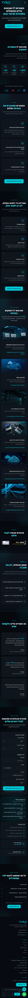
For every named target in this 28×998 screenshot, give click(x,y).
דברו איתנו (20, 984)
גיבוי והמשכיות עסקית (22, 965)
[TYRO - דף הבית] (17, 922)
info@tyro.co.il (21, 932)
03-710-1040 (17, 844)
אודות (25, 945)
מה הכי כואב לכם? (20, 779)
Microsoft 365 (23, 963)
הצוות (25, 950)
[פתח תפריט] (24, 2)
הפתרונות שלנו (23, 947)
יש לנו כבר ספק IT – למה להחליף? (19, 889)
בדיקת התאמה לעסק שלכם (14, 26)
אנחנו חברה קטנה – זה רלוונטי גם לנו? (18, 893)
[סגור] (12, 994)
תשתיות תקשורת (23, 973)
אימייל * (22, 772)
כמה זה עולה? (23, 884)
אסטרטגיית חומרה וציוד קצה (20, 968)
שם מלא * (22, 757)
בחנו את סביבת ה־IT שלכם (14, 288)
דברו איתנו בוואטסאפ (14, 906)
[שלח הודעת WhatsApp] (24, 994)
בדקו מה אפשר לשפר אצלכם (14, 181)
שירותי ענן (24, 970)
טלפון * (22, 765)
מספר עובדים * (20, 738)
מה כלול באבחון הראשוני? (21, 897)
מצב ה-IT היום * (20, 745)
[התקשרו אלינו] (24, 989)
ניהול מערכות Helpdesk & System (19, 960)
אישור (17, 994)
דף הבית (25, 942)
